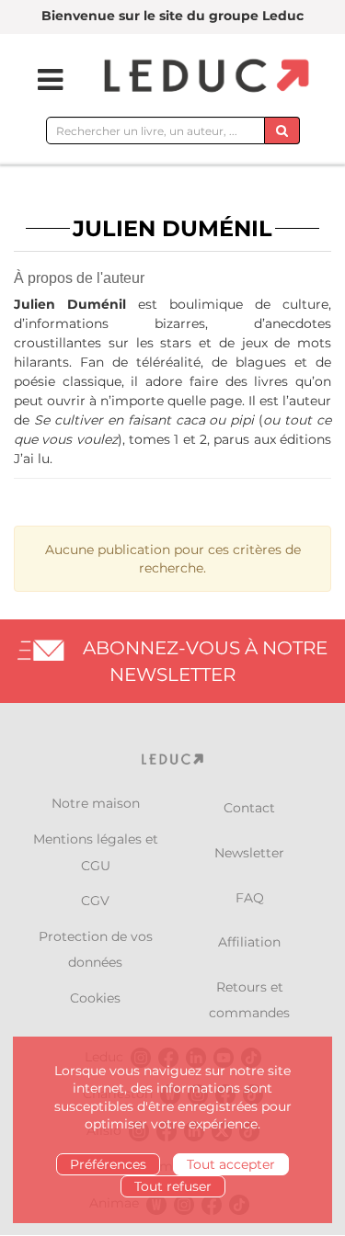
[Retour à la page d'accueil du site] (204, 76)
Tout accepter (231, 1164)
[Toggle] (38, 80)
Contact (249, 807)
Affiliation (249, 942)
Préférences (108, 1164)
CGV (95, 900)
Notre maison (96, 803)
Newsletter (249, 853)
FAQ (250, 898)
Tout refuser (173, 1186)
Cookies (95, 998)
